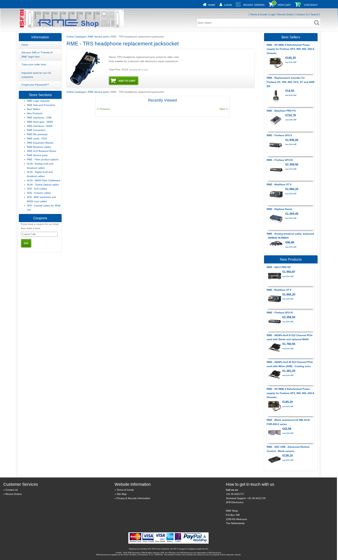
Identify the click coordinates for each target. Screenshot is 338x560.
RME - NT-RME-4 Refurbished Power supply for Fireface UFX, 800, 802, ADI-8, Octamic (291, 49)
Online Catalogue (76, 36)
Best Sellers (33, 109)
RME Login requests (38, 100)
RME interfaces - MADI (39, 126)
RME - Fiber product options (42, 159)
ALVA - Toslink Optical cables (43, 184)
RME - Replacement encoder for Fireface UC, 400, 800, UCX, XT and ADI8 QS (290, 82)
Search (315, 14)
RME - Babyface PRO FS (281, 110)
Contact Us (302, 14)
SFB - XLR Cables (37, 188)
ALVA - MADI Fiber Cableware (43, 180)
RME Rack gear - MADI (40, 121)
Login (228, 5)
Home (211, 5)
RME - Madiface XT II (279, 184)
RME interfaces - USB (39, 117)
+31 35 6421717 (235, 494)
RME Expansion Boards (40, 142)
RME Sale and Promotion (41, 105)
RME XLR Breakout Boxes (41, 151)
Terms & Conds (258, 14)
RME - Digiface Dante (279, 209)
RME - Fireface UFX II (279, 135)
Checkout (311, 5)
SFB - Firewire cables (39, 192)
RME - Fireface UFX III (280, 160)
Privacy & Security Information (133, 498)
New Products (34, 113)
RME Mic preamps (37, 134)
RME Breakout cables (39, 147)
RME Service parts (98, 36)
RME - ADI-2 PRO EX (279, 267)
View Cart (284, 5)
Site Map (122, 494)
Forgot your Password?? (35, 84)
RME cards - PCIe (37, 138)
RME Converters (36, 130)
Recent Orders (253, 5)
